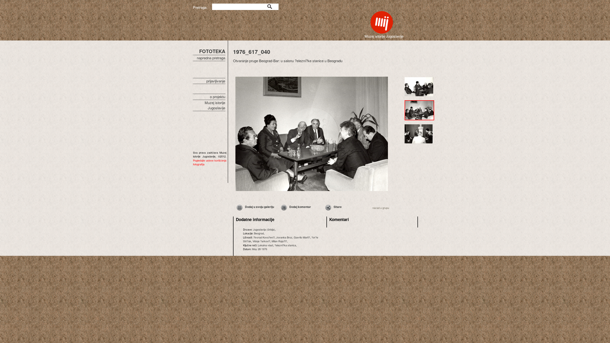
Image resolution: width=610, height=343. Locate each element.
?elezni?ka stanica (285, 245)
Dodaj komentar (300, 207)
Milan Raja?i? (279, 241)
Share (338, 207)
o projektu (217, 96)
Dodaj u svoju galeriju (259, 207)
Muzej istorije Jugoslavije (215, 105)
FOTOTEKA (212, 51)
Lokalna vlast (265, 245)
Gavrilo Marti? (302, 237)
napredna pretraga (211, 57)
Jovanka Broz (284, 237)
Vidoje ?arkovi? (261, 241)
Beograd (259, 233)
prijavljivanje (215, 80)
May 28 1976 (259, 249)
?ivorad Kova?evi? (264, 237)
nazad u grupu (380, 208)
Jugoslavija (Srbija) (264, 229)
